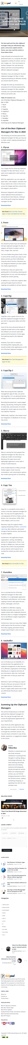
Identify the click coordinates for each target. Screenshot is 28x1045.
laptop (3, 921)
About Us (3, 994)
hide (14, 98)
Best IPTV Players (5, 1016)
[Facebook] (2, 1023)
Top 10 (17, 14)
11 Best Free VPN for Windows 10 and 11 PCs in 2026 (16, 869)
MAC (14, 14)
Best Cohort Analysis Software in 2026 (16, 883)
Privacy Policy (4, 998)
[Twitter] (6, 1023)
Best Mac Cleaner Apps (7, 1007)
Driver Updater (5, 907)
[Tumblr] (13, 1024)
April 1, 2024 (14, 27)
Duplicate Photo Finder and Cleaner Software (13, 1012)
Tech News (4, 929)
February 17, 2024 (5, 815)
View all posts (13, 789)
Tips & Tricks (5, 932)
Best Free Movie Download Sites (9, 1014)
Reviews (4, 926)
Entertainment (5, 910)
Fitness (4, 913)
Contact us (4, 996)
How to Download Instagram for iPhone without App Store (16, 876)
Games (3, 915)
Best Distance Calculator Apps (16, 862)
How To (4, 918)
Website (22, 789)
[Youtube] (4, 1024)
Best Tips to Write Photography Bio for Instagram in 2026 (16, 890)
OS (2, 924)
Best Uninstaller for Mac (16, 563)
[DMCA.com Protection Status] (4, 1037)
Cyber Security (5, 904)
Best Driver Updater (6, 1009)
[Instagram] (10, 1024)
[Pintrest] (8, 1023)
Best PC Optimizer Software (8, 1005)
